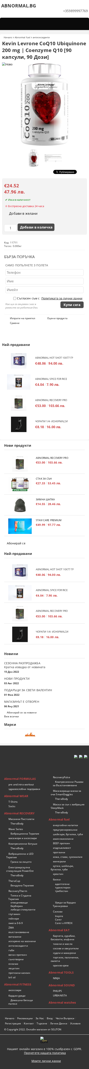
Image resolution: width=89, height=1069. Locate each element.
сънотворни (16, 959)
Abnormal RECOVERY (19, 813)
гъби (11, 950)
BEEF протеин (61, 843)
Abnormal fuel (22, 37)
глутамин (14, 914)
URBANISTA (60, 995)
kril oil (12, 977)
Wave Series (15, 829)
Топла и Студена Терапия (19, 897)
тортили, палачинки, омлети (65, 959)
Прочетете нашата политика (45, 1053)
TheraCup (14, 881)
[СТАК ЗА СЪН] (20, 484)
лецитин (13, 968)
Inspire (59, 916)
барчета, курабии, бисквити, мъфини (63, 937)
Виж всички (11, 716)
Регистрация (13, 1023)
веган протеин (17, 955)
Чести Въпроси (65, 1018)
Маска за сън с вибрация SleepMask (67, 806)
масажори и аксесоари (22, 838)
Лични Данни (58, 1023)
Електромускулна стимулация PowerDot (20, 869)
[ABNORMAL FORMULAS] (44, 735)
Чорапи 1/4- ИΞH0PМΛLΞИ (51, 421)
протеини (59, 852)
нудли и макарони (64, 953)
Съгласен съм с (49, 298)
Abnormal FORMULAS (20, 779)
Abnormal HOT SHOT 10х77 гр (54, 357)
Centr (58, 919)
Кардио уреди (16, 995)
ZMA (11, 927)
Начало (8, 37)
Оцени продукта (57, 318)
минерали (59, 861)
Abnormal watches (62, 1002)
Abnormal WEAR (16, 796)
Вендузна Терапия (22, 885)
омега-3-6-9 (15, 923)
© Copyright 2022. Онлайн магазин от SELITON (32, 1029)
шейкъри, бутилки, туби (68, 834)
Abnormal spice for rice (51, 379)
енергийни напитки (65, 825)
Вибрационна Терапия (25, 833)
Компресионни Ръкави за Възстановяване (68, 783)
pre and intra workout (21, 784)
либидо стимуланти (23, 909)
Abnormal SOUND (62, 985)
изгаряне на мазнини (22, 941)
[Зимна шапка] (20, 505)
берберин (17, 906)
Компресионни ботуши (22, 843)
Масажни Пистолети (21, 819)
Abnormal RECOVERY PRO (51, 400)
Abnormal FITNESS (17, 984)
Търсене (42, 1023)
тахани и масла (62, 944)
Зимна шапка (45, 499)
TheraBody (17, 823)
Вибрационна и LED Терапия (20, 855)
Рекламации (25, 1018)
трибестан (61, 891)
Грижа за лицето (21, 862)
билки (57, 879)
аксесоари (14, 990)
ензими (13, 964)
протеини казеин (19, 973)
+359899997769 (75, 11)
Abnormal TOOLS (61, 972)
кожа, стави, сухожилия (67, 857)
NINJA (56, 978)
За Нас (40, 1018)
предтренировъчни (65, 829)
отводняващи (19, 902)
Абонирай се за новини (22, 712)
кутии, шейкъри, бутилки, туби (62, 867)
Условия (75, 1023)
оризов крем (61, 965)
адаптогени (62, 884)
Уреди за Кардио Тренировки (64, 904)
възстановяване (18, 932)
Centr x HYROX (63, 923)
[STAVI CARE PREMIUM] (20, 526)
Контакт (29, 1023)
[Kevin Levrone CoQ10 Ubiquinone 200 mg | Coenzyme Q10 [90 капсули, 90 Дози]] (44, 145)
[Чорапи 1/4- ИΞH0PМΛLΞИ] (18, 424)
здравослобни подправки (24, 789)
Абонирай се (16, 543)
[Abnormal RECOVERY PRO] (18, 403)
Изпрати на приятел (22, 318)
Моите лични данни (46, 1061)
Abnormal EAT (59, 930)
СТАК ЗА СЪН (44, 478)
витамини (14, 936)
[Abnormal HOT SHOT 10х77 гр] (18, 361)
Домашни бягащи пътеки (20, 1001)
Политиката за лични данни (62, 298)
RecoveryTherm (17, 891)
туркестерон (62, 887)
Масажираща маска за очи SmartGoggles (66, 792)
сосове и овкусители (66, 948)
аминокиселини (63, 839)
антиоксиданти (41, 37)
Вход (50, 1018)
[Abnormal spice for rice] (18, 382)
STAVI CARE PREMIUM (48, 520)
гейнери (13, 918)
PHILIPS (57, 991)
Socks (11, 806)
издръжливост (62, 848)
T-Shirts (13, 801)
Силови (58, 911)
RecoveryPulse (61, 777)
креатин (58, 874)
